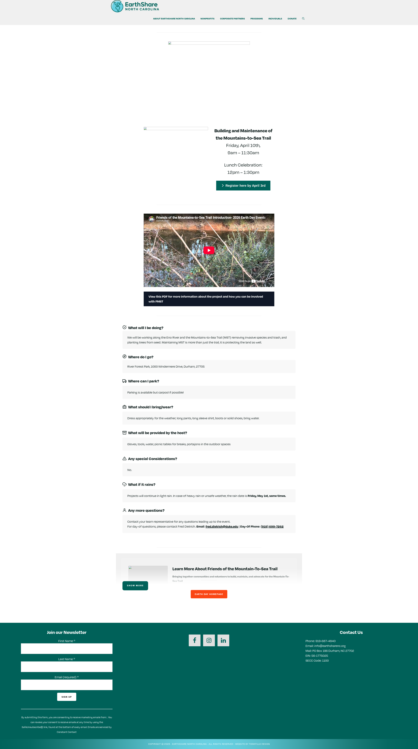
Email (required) (67, 677)
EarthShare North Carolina (189, 744)
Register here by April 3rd (245, 185)
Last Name (66, 659)
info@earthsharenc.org (330, 646)
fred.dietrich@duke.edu (222, 526)
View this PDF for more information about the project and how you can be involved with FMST (206, 299)
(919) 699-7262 (272, 526)
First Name (66, 641)
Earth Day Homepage (209, 594)
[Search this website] (303, 18)
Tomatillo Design (259, 744)
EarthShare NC (140, 6)
